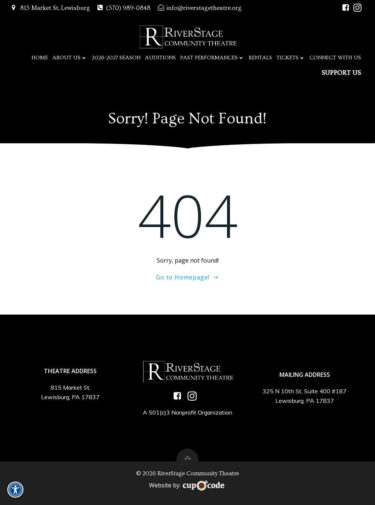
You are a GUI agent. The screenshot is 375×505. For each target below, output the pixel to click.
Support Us (341, 73)
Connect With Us (335, 58)
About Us (66, 58)
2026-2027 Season (116, 58)
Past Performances (209, 58)
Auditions (160, 58)
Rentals (260, 58)
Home (39, 58)
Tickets (287, 58)
